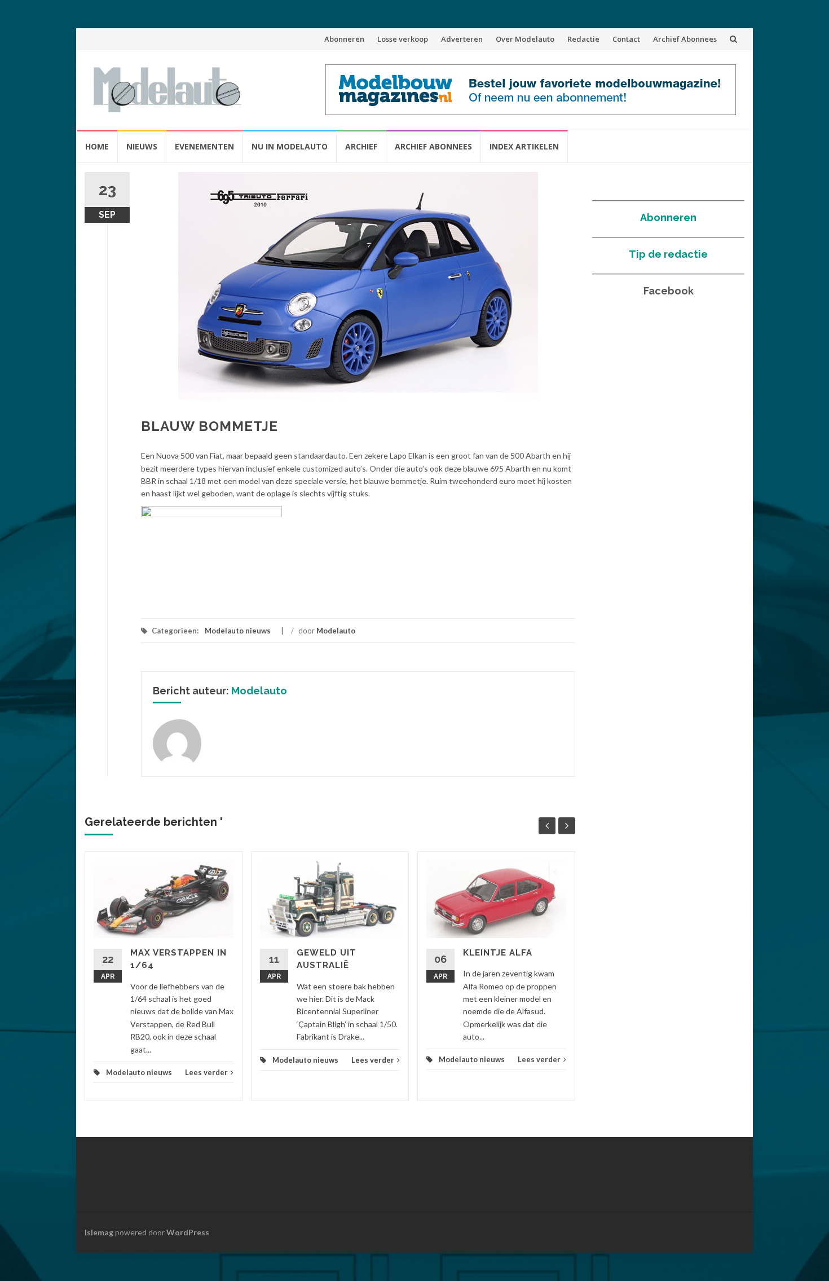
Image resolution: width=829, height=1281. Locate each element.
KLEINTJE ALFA (497, 953)
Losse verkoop (402, 39)
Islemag (99, 1232)
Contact (626, 39)
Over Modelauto (525, 39)
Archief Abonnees (685, 39)
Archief (361, 146)
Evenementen (204, 146)
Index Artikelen (524, 146)
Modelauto (335, 630)
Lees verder (206, 1072)
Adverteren (462, 39)
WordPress (187, 1232)
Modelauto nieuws (238, 630)
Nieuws (141, 146)
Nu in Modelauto (290, 146)
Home (97, 146)
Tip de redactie (668, 254)
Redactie (583, 39)
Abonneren (344, 39)
